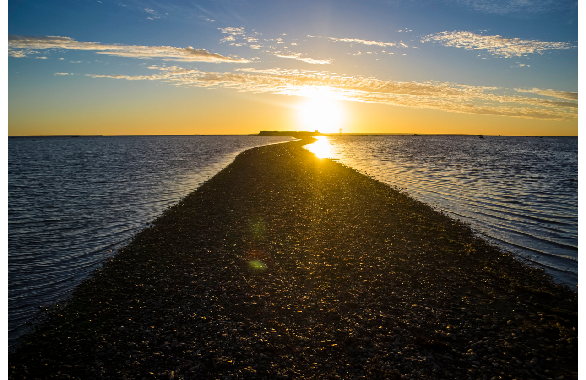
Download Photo (497, 361)
